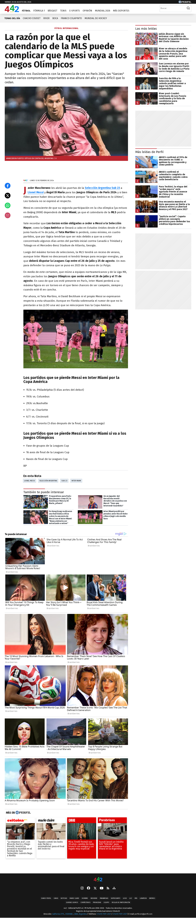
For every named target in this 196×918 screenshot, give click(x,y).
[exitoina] (20, 821)
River (46, 18)
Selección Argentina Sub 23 (102, 188)
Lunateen (143, 898)
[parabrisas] (112, 821)
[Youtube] (101, 888)
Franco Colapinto (71, 18)
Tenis (63, 10)
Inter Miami (76, 481)
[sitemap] (114, 888)
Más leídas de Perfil (149, 152)
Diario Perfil (46, 898)
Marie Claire (74, 898)
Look (125, 898)
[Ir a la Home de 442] (12, 11)
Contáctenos (85, 902)
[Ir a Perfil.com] (184, 2)
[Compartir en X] (7, 195)
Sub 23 (64, 481)
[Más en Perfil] (23, 812)
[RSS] (108, 888)
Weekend (94, 898)
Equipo (106, 902)
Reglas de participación (121, 902)
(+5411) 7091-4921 (104, 914)
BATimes (152, 898)
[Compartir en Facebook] (7, 186)
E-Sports (74, 10)
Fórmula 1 (39, 10)
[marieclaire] (51, 821)
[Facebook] (88, 888)
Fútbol (26, 10)
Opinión (87, 10)
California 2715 (58, 914)
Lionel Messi (36, 192)
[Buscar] (188, 8)
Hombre (85, 898)
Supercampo (115, 898)
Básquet (52, 10)
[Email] (7, 215)
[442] (98, 879)
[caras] (81, 821)
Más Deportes (121, 10)
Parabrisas (104, 898)
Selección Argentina (48, 481)
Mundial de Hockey (96, 18)
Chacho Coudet (31, 18)
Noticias (64, 898)
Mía (136, 898)
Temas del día (12, 18)
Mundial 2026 (102, 10)
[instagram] (82, 888)
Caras (56, 898)
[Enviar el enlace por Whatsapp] (7, 205)
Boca (55, 18)
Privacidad (97, 902)
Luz (130, 898)
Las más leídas (146, 29)
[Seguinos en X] (95, 888)
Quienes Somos (72, 902)
